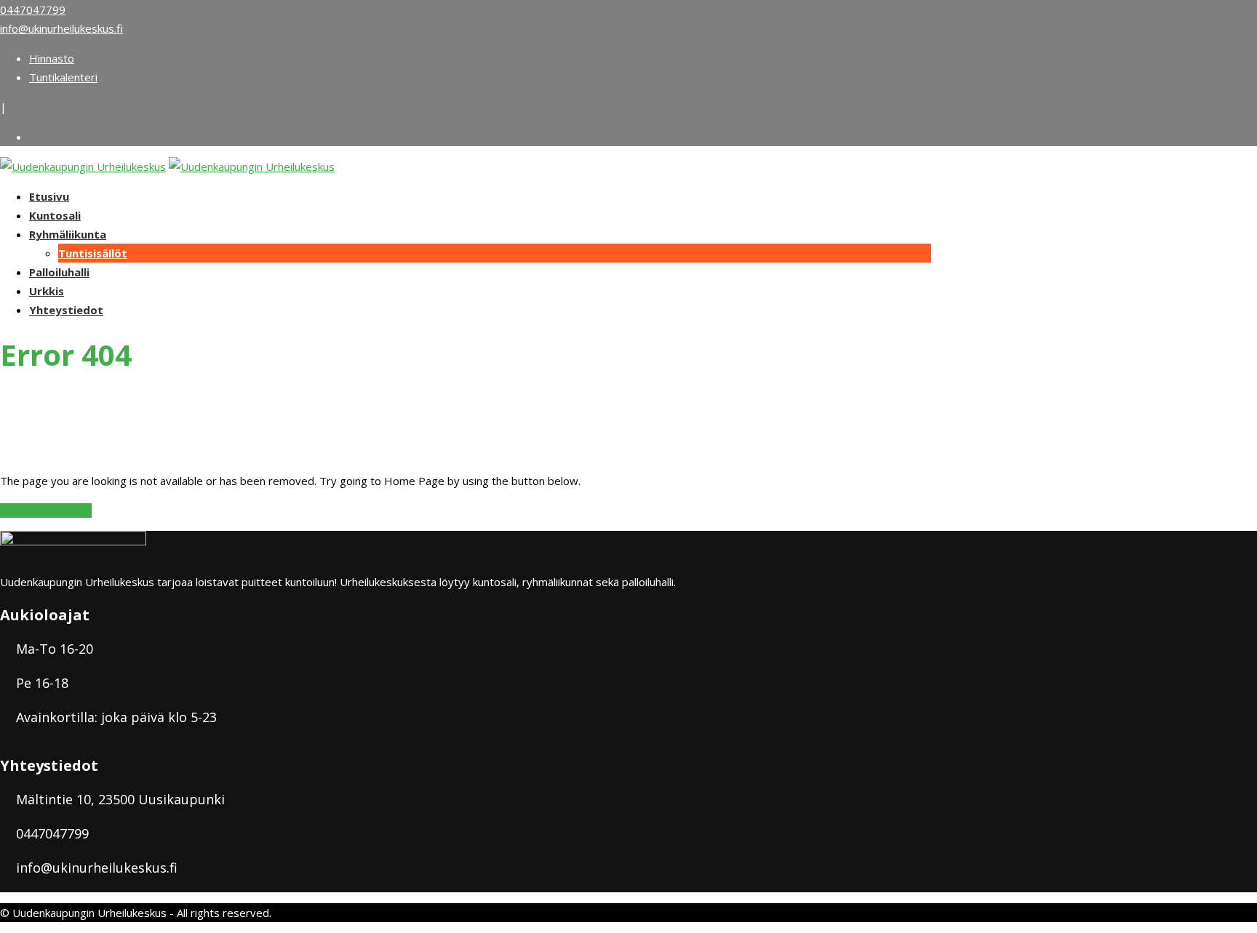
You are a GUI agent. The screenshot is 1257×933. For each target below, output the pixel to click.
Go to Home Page (46, 510)
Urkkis (46, 291)
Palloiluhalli (59, 272)
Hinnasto (51, 58)
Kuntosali (55, 215)
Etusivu (49, 196)
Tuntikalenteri (63, 77)
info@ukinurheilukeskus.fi (61, 28)
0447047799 (32, 9)
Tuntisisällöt (92, 253)
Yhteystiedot (66, 310)
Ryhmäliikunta (67, 234)
